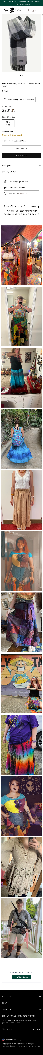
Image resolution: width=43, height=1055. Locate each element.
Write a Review (24, 977)
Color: (8, 106)
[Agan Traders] (12, 10)
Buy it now (21, 155)
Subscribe (36, 1029)
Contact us (22, 193)
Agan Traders (22, 1043)
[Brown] (13, 110)
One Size (8, 123)
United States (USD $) (13, 1040)
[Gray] (8, 110)
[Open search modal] (29, 10)
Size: (8, 117)
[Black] (4, 110)
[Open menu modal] (39, 10)
